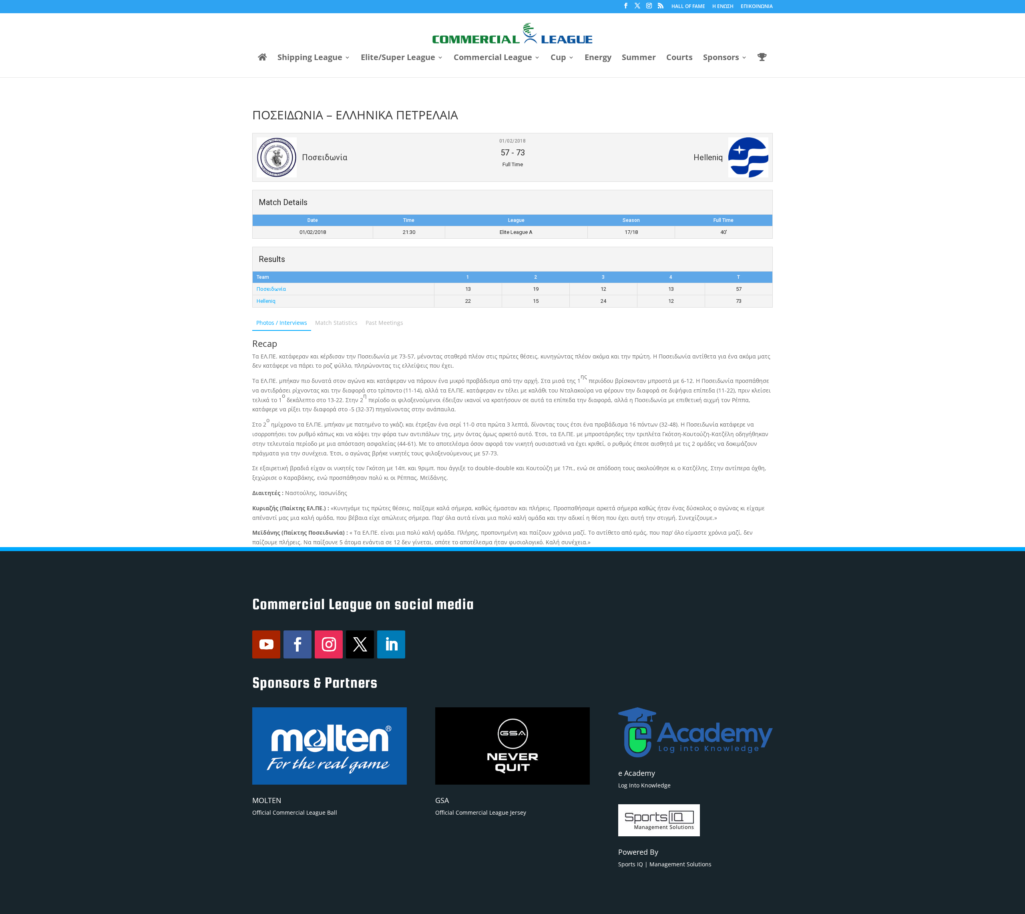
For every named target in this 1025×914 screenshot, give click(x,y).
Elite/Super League (398, 58)
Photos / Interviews (281, 322)
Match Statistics (336, 322)
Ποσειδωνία (271, 289)
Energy (598, 58)
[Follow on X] (360, 644)
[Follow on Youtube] (266, 644)
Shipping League (309, 58)
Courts (679, 58)
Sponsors (721, 58)
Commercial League (493, 58)
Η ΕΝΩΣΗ (723, 7)
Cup (558, 58)
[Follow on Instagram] (329, 644)
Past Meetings (384, 322)
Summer (639, 58)
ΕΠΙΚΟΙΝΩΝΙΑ (757, 7)
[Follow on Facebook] (297, 644)
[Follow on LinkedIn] (391, 644)
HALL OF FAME (688, 7)
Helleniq (266, 301)
